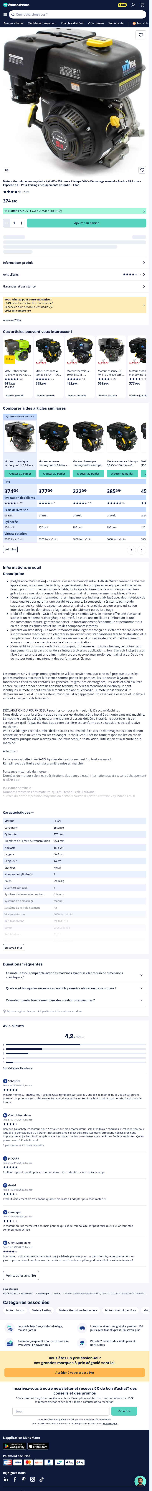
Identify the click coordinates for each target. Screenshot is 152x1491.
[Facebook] (15, 1479)
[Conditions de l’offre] (144, 211)
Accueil (7, 1293)
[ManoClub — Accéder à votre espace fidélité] (122, 5)
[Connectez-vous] (133, 5)
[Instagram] (33, 1479)
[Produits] (5, 14)
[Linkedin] (6, 1479)
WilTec (17, 320)
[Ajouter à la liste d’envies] (142, 170)
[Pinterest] (24, 1479)
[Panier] (142, 5)
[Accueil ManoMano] (59, 5)
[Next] (141, 550)
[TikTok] (41, 1479)
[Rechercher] (13, 14)
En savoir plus (110, 1423)
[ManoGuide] (140, 1481)
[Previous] (131, 550)
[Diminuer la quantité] (6, 223)
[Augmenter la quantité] (21, 223)
